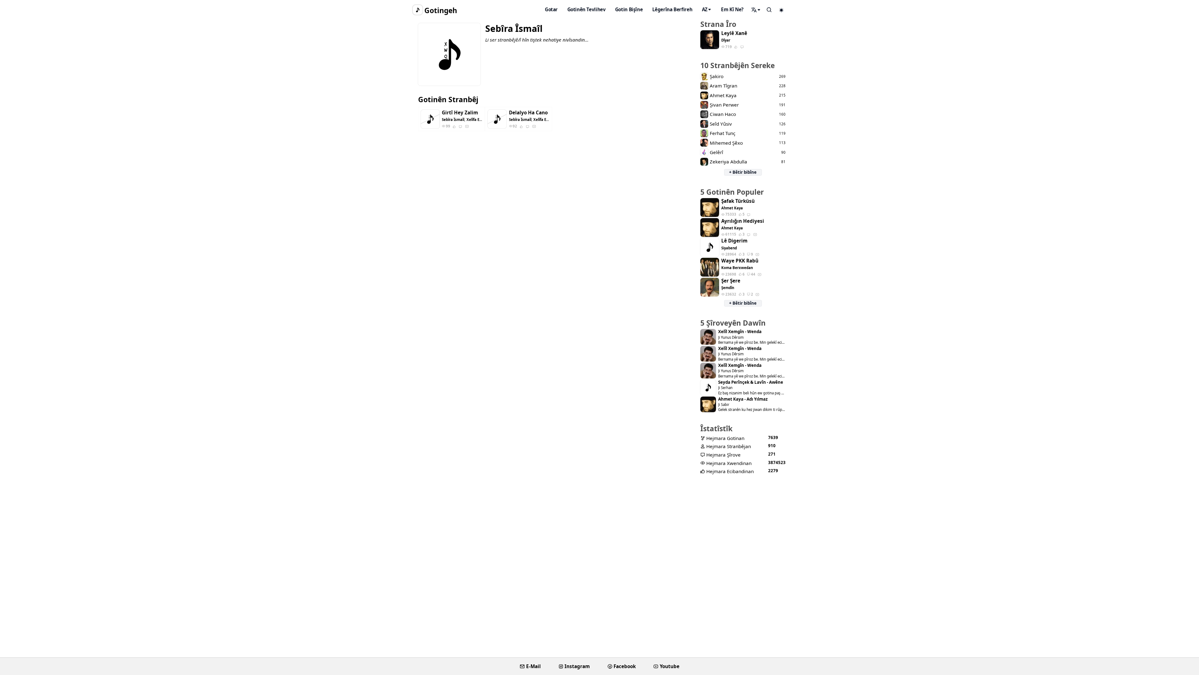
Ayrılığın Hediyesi (742, 221)
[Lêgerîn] (755, 9)
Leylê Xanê (734, 33)
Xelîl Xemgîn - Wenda (740, 331)
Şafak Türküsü (738, 201)
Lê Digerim (734, 241)
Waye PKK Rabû (739, 261)
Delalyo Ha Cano (528, 113)
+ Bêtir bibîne (743, 172)
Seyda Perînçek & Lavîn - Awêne (750, 382)
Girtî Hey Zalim (460, 113)
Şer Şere (730, 281)
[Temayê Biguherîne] (781, 10)
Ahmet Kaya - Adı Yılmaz (742, 399)
